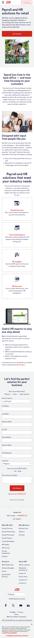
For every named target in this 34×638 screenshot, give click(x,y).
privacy (15, 500)
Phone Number (6, 437)
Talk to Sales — (17, 515)
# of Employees (7, 453)
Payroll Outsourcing (8, 531)
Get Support (17, 519)
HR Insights (17, 261)
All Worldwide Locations (17, 599)
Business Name (7, 445)
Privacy (20, 612)
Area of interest (7, 398)
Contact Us (17, 512)
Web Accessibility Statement (16, 617)
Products (5, 556)
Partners (22, 535)
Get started (17, 34)
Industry (22, 531)
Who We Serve (24, 525)
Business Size (23, 528)
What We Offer (7, 525)
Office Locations (24, 565)
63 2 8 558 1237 (20, 494)
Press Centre (23, 576)
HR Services (17, 286)
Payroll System (7, 538)
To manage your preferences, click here (17, 635)
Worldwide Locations (22, 569)
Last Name (5, 414)
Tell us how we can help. (9, 475)
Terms (16, 614)
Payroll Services (17, 210)
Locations (5, 460)
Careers (21, 573)
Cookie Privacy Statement (9, 633)
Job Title (4, 429)
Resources (5, 561)
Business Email (7, 421)
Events (4, 571)
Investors (22, 580)
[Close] (32, 624)
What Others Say (7, 565)
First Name (5, 406)
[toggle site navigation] (3, 2)
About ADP (23, 561)
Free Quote (26, 2)
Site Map (12, 612)
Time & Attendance (17, 235)
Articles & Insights (8, 568)
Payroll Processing (8, 535)
